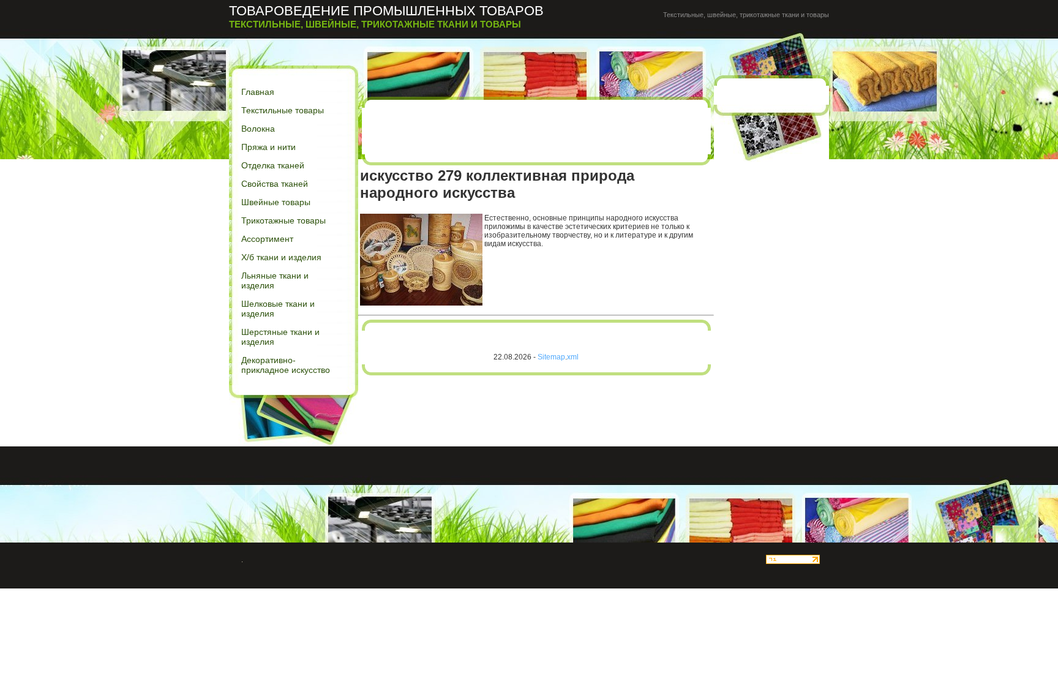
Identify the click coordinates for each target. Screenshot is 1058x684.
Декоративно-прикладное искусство (285, 365)
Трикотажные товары (283, 220)
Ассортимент (267, 239)
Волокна (258, 128)
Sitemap (551, 357)
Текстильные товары (282, 110)
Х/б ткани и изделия (281, 257)
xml (573, 357)
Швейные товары (275, 202)
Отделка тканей (272, 165)
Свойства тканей (274, 184)
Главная (257, 92)
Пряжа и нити (268, 147)
